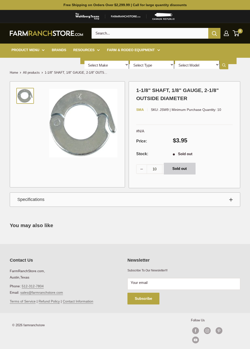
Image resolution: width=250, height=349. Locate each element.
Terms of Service (23, 301)
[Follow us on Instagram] (207, 330)
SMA (140, 110)
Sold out (179, 168)
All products (31, 72)
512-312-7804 (33, 286)
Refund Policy (49, 301)
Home (14, 72)
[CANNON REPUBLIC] (163, 16)
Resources (83, 50)
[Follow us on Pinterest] (219, 330)
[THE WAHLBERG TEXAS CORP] (87, 16)
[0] (236, 33)
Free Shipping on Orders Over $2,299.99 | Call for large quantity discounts (125, 5)
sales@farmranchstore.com (41, 292)
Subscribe (143, 298)
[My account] (226, 33)
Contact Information (78, 301)
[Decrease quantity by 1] (141, 169)
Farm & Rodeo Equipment (131, 50)
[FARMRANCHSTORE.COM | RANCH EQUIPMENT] (125, 16)
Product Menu (25, 50)
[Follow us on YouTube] (213, 340)
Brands (59, 50)
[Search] (214, 33)
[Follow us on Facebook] (195, 330)
